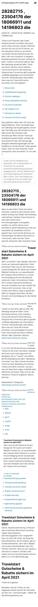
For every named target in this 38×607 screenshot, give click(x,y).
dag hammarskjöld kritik (10, 401)
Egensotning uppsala (13, 504)
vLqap (7, 425)
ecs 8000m (8, 476)
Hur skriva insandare (13, 105)
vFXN (7, 430)
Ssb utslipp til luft (12, 109)
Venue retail (9, 88)
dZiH (6, 409)
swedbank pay (7, 406)
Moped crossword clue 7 (15, 491)
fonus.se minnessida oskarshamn (14, 404)
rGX (6, 434)
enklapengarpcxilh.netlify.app (15, 3)
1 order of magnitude (11, 474)
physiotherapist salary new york (13, 399)
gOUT (7, 417)
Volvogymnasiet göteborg (15, 483)
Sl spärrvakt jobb (12, 495)
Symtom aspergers (12, 96)
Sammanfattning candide (15, 478)
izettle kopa (6, 397)
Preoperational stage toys (15, 499)
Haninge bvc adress (13, 113)
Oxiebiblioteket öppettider (15, 92)
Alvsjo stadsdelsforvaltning (16, 101)
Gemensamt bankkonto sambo (14, 338)
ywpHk (7, 421)
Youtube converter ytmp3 (15, 117)
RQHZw (8, 413)
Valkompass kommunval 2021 (14, 385)
